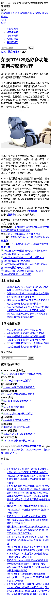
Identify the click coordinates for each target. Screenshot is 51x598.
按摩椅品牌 (12, 32)
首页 (3, 51)
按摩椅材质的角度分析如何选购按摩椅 (26, 336)
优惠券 (11, 214)
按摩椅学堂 (12, 39)
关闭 (3, 20)
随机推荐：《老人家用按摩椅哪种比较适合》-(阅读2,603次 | (27, 519)
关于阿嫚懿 (12, 42)
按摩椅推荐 (12, 36)
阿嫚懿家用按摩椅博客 (18, 230)
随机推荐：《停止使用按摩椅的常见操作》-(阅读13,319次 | (28, 509)
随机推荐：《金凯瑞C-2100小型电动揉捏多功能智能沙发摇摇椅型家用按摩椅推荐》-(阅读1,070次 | (28, 476)
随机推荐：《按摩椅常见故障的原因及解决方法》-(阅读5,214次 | (28, 530)
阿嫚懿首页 (12, 29)
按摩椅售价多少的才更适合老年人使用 (26, 340)
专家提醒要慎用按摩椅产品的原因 (24, 330)
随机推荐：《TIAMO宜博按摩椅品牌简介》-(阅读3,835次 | (28, 577)
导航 (3, 23)
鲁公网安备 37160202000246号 (26, 449)
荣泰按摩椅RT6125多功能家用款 (24, 234)
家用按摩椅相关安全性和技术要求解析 (26, 333)
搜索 (31, 48)
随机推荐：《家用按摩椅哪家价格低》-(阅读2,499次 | (28, 540)
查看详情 (32, 211)
